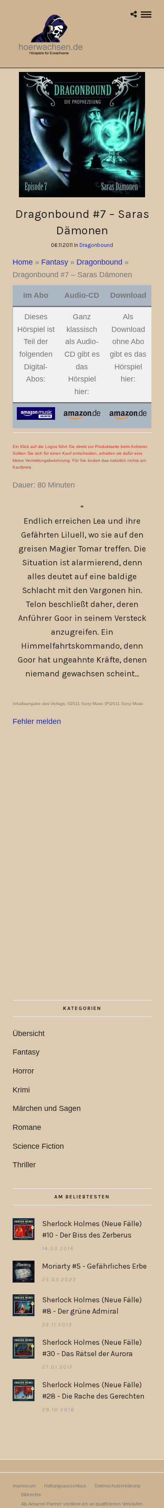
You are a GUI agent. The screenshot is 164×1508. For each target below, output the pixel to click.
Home (23, 262)
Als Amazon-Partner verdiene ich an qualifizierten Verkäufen (82, 1503)
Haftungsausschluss (65, 1485)
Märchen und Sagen (47, 1108)
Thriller (24, 1165)
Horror (23, 1071)
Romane (27, 1127)
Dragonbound (96, 245)
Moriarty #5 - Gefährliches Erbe (94, 1266)
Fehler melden (37, 721)
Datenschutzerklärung (117, 1485)
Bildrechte (31, 1494)
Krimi (21, 1090)
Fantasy (54, 262)
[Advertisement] (82, 888)
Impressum (24, 1485)
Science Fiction (38, 1146)
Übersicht (29, 1033)
